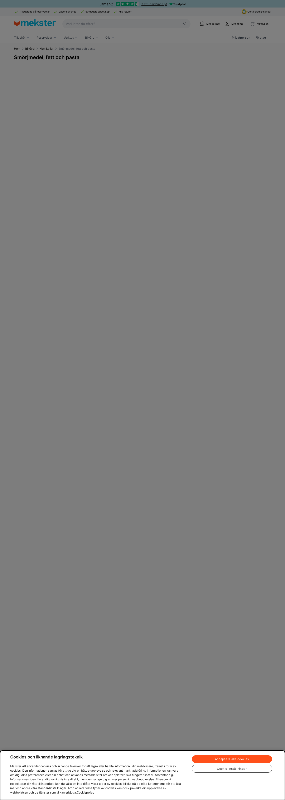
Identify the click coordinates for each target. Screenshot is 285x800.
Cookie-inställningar (232, 768)
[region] (142, 775)
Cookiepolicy (85, 792)
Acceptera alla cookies (232, 759)
